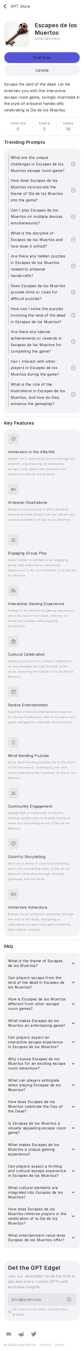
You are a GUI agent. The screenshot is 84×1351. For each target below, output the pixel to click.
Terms (59, 1344)
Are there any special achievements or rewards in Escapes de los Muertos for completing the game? (36, 341)
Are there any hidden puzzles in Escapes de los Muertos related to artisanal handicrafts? (38, 266)
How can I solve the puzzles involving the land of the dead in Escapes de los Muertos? (38, 315)
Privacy (45, 1344)
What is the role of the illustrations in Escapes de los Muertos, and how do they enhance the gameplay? (38, 394)
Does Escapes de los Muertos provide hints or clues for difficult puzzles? (38, 292)
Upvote (42, 70)
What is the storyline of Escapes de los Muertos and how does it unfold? (37, 239)
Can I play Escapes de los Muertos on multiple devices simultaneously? (37, 216)
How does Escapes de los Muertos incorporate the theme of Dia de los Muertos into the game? (37, 190)
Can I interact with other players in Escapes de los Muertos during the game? (35, 368)
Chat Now (42, 57)
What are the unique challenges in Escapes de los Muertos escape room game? (38, 164)
